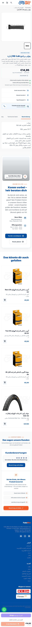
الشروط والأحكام (26, 573)
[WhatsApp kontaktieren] (4, 609)
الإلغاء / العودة (27, 578)
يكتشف (29, 557)
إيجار (29, 555)
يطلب (29, 566)
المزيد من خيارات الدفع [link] (16, 619)
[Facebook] (29, 536)
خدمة (29, 553)
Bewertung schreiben (16, 465)
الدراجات (28, 546)
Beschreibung (26, 116)
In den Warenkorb (12, 624)
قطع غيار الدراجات (18, 7)
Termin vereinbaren (16, 236)
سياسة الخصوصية (26, 576)
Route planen (18, 242)
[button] (16, 27)
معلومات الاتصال (26, 571)
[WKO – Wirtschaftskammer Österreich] (23, 591)
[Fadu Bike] (25, 2)
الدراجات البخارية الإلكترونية (24, 548)
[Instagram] (25, 536)
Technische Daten (13, 116)
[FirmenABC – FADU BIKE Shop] (23, 596)
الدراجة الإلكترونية (26, 550)
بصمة (29, 569)
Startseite (28, 7)
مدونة (29, 580)
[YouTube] (20, 536)
